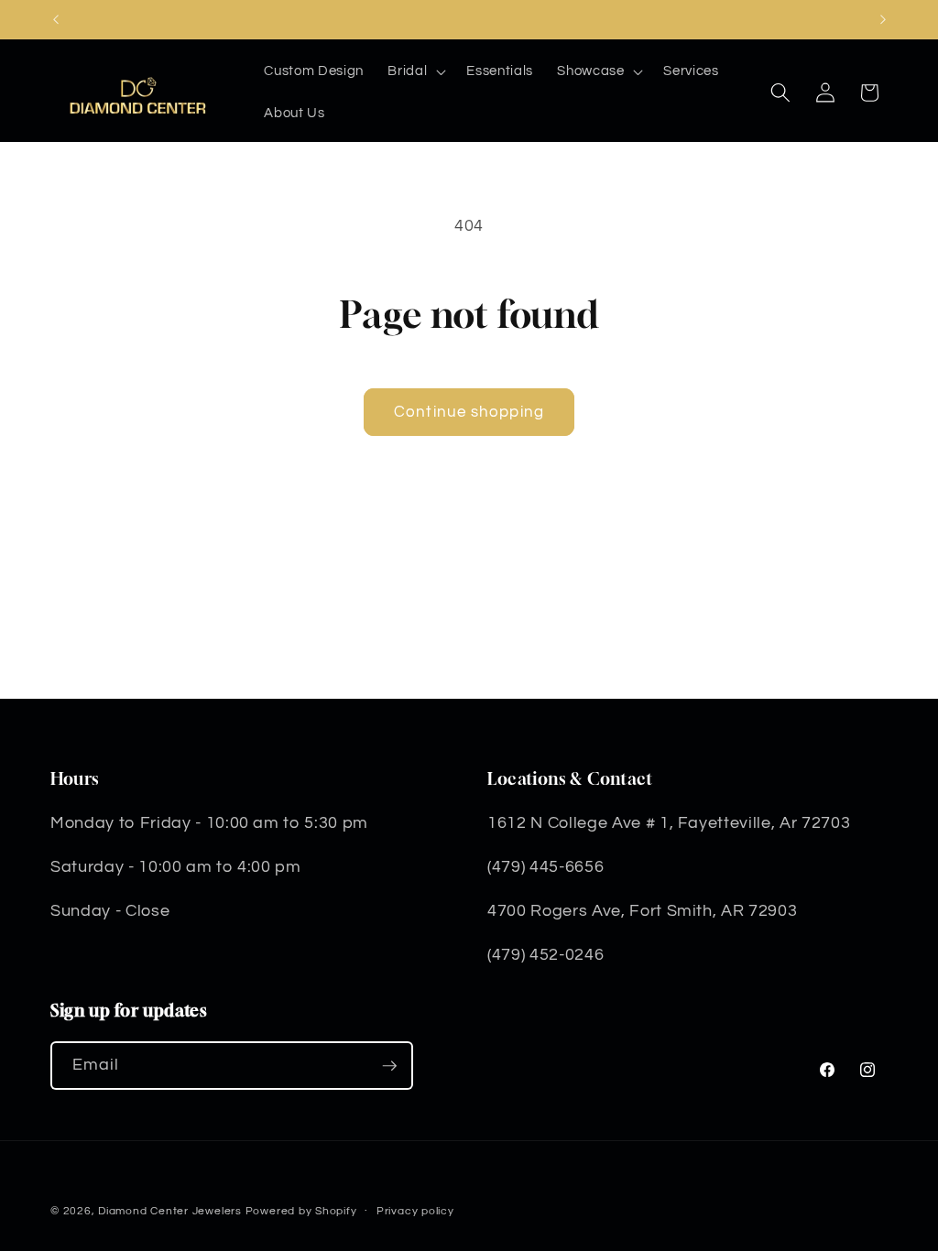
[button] (415, 71)
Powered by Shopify (301, 1211)
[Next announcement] (883, 19)
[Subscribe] (389, 1066)
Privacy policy (415, 1211)
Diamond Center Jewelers (170, 1211)
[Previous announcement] (56, 19)
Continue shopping (469, 411)
